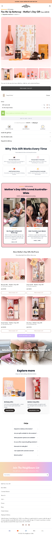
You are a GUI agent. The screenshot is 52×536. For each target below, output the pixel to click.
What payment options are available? (26, 438)
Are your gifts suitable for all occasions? (26, 433)
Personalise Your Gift (26, 88)
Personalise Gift (13, 292)
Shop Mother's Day (25, 335)
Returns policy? (26, 455)
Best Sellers (3, 487)
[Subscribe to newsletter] (47, 475)
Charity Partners (4, 511)
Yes (44, 104)
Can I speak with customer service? (26, 451)
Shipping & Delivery (5, 514)
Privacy (2, 503)
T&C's (2, 499)
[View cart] (50, 6)
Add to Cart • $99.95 (26, 118)
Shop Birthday (9, 410)
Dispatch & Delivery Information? (26, 429)
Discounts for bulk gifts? (26, 446)
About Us (3, 495)
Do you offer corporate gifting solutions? (26, 442)
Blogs (2, 507)
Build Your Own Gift (5, 483)
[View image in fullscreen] (26, 42)
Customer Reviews (5, 491)
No (49, 104)
